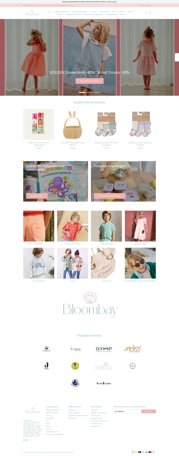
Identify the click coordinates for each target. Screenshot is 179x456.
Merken (122, 14)
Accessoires (106, 281)
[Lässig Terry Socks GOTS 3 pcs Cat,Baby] (140, 124)
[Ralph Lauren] (104, 383)
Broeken (38, 244)
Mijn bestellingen (74, 413)
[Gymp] (104, 349)
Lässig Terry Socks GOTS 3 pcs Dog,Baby (106, 143)
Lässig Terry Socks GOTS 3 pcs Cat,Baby (140, 143)
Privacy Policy (96, 415)
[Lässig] (75, 366)
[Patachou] (133, 366)
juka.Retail (70, 452)
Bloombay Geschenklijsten (54, 434)
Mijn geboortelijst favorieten (78, 415)
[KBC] (146, 452)
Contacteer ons (96, 423)
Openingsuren (95, 426)
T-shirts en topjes (106, 244)
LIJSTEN (49, 429)
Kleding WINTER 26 (52, 432)
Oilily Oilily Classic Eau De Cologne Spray (38, 143)
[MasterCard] (150, 452)
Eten (47, 421)
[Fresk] (75, 349)
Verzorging (49, 418)
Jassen (72, 281)
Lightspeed (58, 452)
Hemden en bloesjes (72, 244)
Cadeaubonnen (112, 14)
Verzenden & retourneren (99, 421)
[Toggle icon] (146, 13)
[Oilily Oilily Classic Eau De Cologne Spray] (38, 124)
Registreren (72, 410)
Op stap (48, 415)
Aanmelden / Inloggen (144, 5)
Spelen (48, 423)
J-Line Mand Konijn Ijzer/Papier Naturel (72, 143)
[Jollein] (46, 366)
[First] (46, 349)
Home (49, 11)
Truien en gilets (38, 281)
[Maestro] (139, 452)
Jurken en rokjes (140, 244)
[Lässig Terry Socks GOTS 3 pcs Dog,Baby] (106, 124)
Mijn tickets (72, 418)
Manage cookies (112, 1)
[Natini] (104, 366)
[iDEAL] (133, 452)
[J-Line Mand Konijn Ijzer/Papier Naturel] (72, 124)
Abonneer (148, 411)
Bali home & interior (52, 413)
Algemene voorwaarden (99, 413)
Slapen (48, 426)
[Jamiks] (133, 349)
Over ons (94, 410)
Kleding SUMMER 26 (53, 410)
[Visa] (153, 452)
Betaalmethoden (96, 418)
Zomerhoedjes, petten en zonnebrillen (140, 281)
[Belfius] (143, 452)
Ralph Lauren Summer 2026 (89, 81)
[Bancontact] (136, 452)
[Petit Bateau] (75, 383)
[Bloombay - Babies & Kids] (32, 13)
